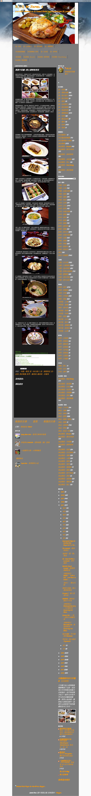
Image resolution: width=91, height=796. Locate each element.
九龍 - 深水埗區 (64, 277)
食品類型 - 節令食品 (65, 473)
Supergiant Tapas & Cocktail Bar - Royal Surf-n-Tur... (69, 543)
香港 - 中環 (62, 293)
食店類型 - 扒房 (64, 387)
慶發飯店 (19, 458)
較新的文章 (21, 421)
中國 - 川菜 (62, 188)
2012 (62, 666)
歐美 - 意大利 (63, 232)
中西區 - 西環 (63, 310)
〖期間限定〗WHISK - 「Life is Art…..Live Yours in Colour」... (69, 576)
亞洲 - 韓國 (62, 223)
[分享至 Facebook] (24, 368)
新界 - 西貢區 (63, 341)
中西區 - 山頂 (63, 331)
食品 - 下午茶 (63, 407)
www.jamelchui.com (23, 360)
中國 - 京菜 (62, 185)
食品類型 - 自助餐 (64, 159)
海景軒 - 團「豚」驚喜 (69, 555)
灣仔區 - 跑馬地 (64, 328)
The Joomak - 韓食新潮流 (68, 549)
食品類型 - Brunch (29, 57)
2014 (62, 660)
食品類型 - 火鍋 (64, 458)
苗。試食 (61, 125)
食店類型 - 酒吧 (64, 395)
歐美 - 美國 (62, 241)
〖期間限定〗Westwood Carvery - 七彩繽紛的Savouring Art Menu (69, 608)
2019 (62, 498)
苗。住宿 (18, 46)
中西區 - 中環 (63, 313)
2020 (63, 495)
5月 (64, 531)
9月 (64, 518)
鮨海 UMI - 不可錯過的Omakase (68, 635)
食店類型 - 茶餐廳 (64, 392)
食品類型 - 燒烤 (64, 464)
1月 (64, 649)
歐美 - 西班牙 (63, 249)
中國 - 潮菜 (62, 197)
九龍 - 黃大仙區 (64, 280)
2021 (62, 492)
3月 (64, 538)
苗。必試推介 (28, 46)
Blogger (58, 793)
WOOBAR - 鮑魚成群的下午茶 (68, 600)
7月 (64, 525)
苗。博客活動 (63, 92)
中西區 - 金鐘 (63, 305)
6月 (64, 528)
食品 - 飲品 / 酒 (63, 431)
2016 (62, 653)
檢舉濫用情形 (64, 780)
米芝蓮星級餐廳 (20, 52)
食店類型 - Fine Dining (59, 57)
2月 (64, 645)
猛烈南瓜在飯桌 (65, 729)
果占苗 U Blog (64, 771)
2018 (63, 502)
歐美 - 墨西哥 (63, 226)
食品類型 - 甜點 (64, 470)
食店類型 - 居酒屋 (64, 384)
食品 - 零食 (62, 428)
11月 (64, 511)
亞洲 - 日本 (62, 206)
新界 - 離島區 (32, 374)
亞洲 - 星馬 (62, 208)
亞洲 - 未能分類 (64, 211)
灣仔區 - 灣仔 (63, 322)
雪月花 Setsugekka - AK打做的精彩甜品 (66, 755)
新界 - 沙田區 (63, 338)
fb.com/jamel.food (24, 362)
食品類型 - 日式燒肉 (65, 452)
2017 (62, 505)
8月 (64, 521)
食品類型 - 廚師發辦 (43, 57)
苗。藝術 (61, 122)
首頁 (35, 421)
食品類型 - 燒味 (64, 461)
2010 (63, 673)
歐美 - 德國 (62, 229)
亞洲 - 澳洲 (62, 217)
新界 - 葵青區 (63, 353)
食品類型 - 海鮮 (64, 455)
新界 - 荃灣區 (63, 347)
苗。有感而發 (63, 110)
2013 (62, 663)
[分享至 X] (23, 368)
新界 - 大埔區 (63, 359)
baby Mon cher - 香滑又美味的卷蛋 (33, 434)
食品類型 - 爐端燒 (64, 467)
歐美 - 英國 (62, 244)
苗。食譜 (61, 128)
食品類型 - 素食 (64, 476)
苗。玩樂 (61, 116)
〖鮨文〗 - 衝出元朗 (69, 584)
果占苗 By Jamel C (29, 6)
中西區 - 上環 (63, 302)
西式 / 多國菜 (63, 255)
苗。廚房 (61, 101)
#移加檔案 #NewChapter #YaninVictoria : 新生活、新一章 (66, 744)
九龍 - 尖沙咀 (63, 262)
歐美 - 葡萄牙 (63, 246)
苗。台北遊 (44, 52)
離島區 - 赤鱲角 (43, 374)
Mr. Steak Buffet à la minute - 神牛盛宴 (68, 561)
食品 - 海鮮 (62, 410)
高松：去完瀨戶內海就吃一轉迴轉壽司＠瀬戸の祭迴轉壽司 (67, 732)
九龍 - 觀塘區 (63, 274)
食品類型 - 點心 (64, 162)
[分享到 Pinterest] (26, 368)
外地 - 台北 (62, 369)
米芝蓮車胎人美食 (33, 52)
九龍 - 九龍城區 (64, 265)
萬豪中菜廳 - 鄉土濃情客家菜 (69, 589)
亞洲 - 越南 (62, 220)
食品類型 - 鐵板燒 (64, 482)
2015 (62, 656)
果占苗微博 (64, 774)
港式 (59, 252)
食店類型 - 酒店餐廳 (21, 60)
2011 (62, 670)
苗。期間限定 (49, 46)
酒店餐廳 (18, 57)
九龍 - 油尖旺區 (64, 268)
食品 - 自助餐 (63, 425)
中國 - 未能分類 (64, 191)
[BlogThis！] (22, 368)
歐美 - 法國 (62, 238)
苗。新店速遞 (38, 46)
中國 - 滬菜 (62, 194)
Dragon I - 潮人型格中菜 (68, 594)
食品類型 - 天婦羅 (64, 442)
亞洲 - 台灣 (62, 203)
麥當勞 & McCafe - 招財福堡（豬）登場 (35, 442)
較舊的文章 (49, 421)
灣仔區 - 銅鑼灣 (64, 325)
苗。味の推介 (35, 371)
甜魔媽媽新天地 (65, 739)
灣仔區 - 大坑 (63, 319)
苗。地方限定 (63, 98)
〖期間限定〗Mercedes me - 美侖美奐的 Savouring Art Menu (68, 627)
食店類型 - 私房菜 (64, 390)
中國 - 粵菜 (25, 371)
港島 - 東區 (62, 299)
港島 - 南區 (62, 316)
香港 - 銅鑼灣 (63, 290)
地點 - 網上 (62, 366)
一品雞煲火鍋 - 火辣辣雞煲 (31, 450)
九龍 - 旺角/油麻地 (65, 271)
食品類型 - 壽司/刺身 (66, 149)
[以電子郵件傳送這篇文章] (21, 368)
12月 (64, 508)
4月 (64, 535)
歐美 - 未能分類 (64, 235)
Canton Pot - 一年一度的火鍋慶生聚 (68, 617)
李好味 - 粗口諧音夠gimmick (69, 640)
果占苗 (68, 68)
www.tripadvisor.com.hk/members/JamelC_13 (32, 365)
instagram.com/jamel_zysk (27, 363)
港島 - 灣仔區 (63, 308)
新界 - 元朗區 (63, 356)
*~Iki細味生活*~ (65, 761)
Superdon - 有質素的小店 (30, 463)
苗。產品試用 (63, 119)
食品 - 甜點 (62, 416)
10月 (64, 515)
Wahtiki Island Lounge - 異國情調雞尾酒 (68, 568)
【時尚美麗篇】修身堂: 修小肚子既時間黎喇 (67, 764)
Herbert (62, 752)
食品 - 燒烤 (62, 413)
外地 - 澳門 (62, 372)
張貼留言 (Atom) (26, 427)
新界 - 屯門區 (63, 350)
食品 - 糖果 (62, 422)
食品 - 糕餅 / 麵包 (64, 419)
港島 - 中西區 (63, 296)
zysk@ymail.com (23, 359)
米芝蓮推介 (62, 135)
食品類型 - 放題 (64, 449)
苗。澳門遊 (53, 52)
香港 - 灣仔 (62, 287)
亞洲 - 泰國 (62, 214)
